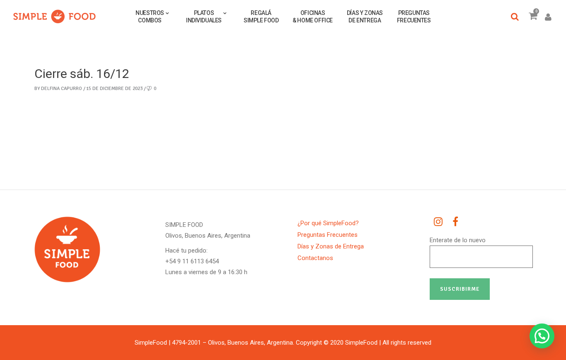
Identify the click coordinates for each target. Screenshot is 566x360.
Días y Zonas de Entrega (331, 246)
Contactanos (315, 258)
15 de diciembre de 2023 (114, 88)
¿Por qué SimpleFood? (328, 223)
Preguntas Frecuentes (328, 234)
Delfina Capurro (61, 88)
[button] (542, 336)
